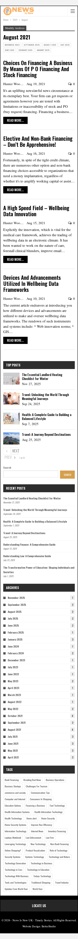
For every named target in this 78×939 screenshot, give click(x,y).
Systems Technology (34, 856)
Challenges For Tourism (36, 786)
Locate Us (39, 905)
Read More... (15, 120)
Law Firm (50, 837)
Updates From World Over (16, 889)
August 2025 (50, 44)
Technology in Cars (13, 869)
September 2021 (17, 722)
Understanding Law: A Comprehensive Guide (27, 556)
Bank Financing (12, 779)
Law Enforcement (33, 837)
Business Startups (13, 786)
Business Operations (55, 779)
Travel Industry (62, 882)
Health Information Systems (17, 812)
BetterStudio (49, 926)
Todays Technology (42, 876)
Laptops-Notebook (13, 837)
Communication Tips (40, 792)
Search (7, 467)
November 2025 (12, 44)
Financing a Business (35, 805)
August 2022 (14, 702)
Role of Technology (58, 850)
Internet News (37, 831)
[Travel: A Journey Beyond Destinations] (11, 438)
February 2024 (16, 653)
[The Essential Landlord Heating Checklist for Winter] (11, 379)
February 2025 (26, 50)
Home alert (32, 818)
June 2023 (13, 674)
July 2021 (13, 736)
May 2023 (13, 681)
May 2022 (13, 709)
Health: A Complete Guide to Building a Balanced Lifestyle (46, 416)
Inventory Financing (57, 831)
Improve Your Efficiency (41, 824)
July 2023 (13, 667)
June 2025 (9, 50)
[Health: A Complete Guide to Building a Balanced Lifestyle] (11, 419)
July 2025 (64, 44)
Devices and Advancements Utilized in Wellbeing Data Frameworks (32, 283)
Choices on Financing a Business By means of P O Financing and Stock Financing (37, 69)
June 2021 (13, 743)
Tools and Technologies (16, 882)
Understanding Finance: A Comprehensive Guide (29, 544)
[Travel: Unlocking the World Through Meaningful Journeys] (11, 399)
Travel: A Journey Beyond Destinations (46, 434)
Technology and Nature (59, 856)
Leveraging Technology (15, 844)
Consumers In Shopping (41, 799)
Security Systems (12, 856)
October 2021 (15, 716)
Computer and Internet (15, 799)
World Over (38, 889)
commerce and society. (15, 792)
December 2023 (16, 660)
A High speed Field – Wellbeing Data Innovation (36, 211)
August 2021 (14, 729)
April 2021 (13, 757)
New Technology (38, 844)
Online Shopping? (13, 850)
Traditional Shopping (40, 882)
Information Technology (15, 831)
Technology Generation (15, 863)
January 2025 (43, 50)
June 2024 (13, 646)
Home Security (48, 818)
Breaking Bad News (32, 779)
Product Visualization (35, 850)
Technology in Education (38, 869)
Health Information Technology (48, 812)
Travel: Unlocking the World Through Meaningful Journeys (45, 396)
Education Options (13, 805)
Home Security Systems (15, 824)
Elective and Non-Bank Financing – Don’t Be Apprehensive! (38, 141)
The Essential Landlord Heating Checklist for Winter (42, 376)
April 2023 (13, 688)
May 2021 (13, 750)
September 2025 (32, 44)
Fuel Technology (57, 805)
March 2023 (14, 695)
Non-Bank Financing (59, 844)
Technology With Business (17, 876)
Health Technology (13, 818)
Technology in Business (41, 863)
